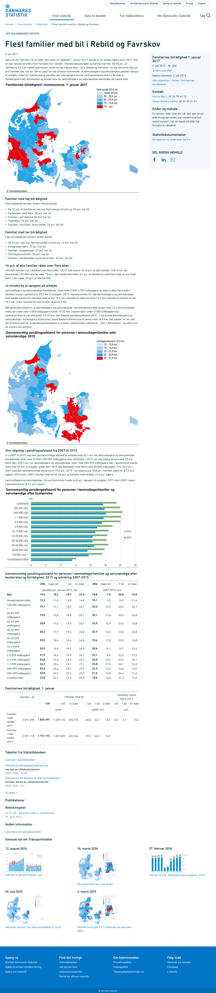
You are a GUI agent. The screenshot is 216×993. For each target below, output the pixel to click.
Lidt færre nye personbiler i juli (23, 874)
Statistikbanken (117, 3)
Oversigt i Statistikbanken (20, 759)
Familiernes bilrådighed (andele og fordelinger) (32, 781)
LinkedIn (172, 971)
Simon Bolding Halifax (165, 101)
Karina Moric (159, 96)
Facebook (172, 966)
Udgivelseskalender (70, 971)
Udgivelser (42, 24)
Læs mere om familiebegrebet (23, 831)
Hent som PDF (163, 70)
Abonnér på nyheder (179, 962)
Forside (9, 24)
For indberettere (131, 16)
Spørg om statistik (172, 3)
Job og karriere (68, 966)
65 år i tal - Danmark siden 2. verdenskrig (29, 812)
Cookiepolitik (120, 966)
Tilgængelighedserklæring (128, 971)
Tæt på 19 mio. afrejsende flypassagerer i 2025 (177, 874)
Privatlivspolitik (122, 962)
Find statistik (61, 16)
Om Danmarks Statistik (173, 16)
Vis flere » (11, 792)
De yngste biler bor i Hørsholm (95, 884)
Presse (189, 3)
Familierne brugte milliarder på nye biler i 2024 (104, 929)
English (202, 3)
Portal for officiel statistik (74, 976)
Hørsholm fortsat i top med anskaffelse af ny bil (33, 927)
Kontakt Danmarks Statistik (144, 3)
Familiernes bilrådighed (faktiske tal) (26, 769)
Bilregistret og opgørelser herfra (171, 139)
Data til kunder (95, 16)
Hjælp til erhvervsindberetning (23, 966)
